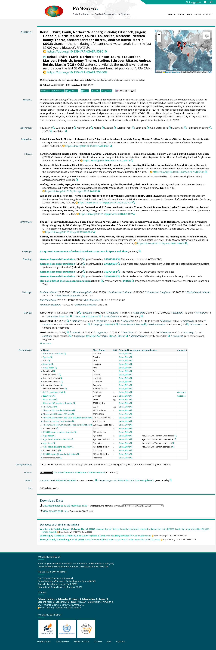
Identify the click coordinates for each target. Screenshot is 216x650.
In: (44, 57)
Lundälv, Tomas (133, 207)
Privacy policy (81, 641)
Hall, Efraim (111, 165)
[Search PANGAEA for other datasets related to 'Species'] (51, 357)
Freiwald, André (94, 207)
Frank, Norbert (74, 32)
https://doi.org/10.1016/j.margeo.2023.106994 (178, 171)
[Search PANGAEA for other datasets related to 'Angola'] (103, 128)
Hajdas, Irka (139, 153)
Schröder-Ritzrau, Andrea (99, 40)
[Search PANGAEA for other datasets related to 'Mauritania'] (185, 128)
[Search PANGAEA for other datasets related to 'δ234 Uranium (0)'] (60, 450)
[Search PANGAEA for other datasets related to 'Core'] (49, 360)
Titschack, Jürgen (131, 32)
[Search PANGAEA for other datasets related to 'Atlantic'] (115, 128)
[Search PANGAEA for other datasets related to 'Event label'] (54, 371)
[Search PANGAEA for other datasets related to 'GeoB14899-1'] (68, 332)
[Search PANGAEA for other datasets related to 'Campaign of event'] (61, 385)
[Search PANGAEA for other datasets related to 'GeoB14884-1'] (79, 312)
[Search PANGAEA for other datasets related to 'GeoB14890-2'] (68, 321)
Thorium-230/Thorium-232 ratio (57, 421)
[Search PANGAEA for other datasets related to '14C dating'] (53, 128)
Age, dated (48, 435)
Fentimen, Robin (49, 153)
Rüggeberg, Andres (90, 153)
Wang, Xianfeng (92, 225)
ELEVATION (48, 396)
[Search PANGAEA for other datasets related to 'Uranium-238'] (56, 399)
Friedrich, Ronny (71, 60)
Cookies (98, 641)
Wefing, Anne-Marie (51, 184)
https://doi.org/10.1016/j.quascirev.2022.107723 (105, 202)
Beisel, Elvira (50, 32)
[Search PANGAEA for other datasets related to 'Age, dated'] (54, 436)
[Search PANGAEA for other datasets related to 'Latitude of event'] (60, 375)
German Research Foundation (57, 259)
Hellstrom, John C (177, 221)
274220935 (110, 263)
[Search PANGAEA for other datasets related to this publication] (111, 146)
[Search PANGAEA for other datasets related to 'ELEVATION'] (54, 396)
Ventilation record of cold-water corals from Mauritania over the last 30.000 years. (100, 539)
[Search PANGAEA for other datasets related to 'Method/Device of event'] (66, 388)
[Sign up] (205, 2)
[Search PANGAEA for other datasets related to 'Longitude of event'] (61, 378)
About (197, 14)
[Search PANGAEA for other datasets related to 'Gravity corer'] (142, 316)
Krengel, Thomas (50, 176)
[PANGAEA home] (54, 8)
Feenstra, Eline (68, 153)
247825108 (110, 259)
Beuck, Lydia (169, 207)
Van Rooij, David (176, 153)
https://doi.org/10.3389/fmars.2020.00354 (106, 160)
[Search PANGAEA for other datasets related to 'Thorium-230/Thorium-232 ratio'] (73, 421)
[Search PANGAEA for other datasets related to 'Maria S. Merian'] (100, 316)
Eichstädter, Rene (93, 236)
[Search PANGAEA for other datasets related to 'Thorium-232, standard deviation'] (74, 410)
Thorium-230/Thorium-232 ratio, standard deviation (66, 424)
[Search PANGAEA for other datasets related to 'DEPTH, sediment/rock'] (64, 392)
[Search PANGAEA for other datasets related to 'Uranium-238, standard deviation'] (74, 403)
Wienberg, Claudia (101, 32)
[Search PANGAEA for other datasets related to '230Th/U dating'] (75, 128)
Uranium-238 (49, 399)
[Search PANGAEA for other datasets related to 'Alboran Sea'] (91, 128)
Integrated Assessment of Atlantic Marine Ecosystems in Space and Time (83, 251)
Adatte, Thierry (156, 153)
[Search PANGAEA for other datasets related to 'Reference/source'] (60, 458)
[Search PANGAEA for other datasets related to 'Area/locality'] (56, 368)
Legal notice (44, 641)
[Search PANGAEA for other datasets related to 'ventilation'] (66, 131)
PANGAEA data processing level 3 (136, 480)
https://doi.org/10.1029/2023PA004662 (87, 145)
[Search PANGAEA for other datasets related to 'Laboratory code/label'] (65, 354)
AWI (209, 72)
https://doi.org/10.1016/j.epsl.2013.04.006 (68, 231)
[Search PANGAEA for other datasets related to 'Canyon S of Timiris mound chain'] (89, 324)
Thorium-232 (49, 406)
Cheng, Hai (46, 221)
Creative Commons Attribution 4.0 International (79, 472)
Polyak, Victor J (111, 221)
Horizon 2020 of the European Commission (65, 280)
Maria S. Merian (89, 316)
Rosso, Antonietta (130, 165)
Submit (181, 14)
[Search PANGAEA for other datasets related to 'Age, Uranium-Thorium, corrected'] (173, 443)
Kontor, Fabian (114, 236)
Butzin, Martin (132, 40)
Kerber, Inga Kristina (52, 236)
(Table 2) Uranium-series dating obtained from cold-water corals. (95, 535)
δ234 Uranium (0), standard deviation (60, 454)
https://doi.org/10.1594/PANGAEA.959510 (77, 51)
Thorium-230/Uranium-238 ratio (57, 414)
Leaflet (167, 72)
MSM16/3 (64, 316)
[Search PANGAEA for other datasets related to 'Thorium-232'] (56, 407)
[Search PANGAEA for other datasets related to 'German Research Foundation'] (83, 259)
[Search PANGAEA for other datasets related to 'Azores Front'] (133, 128)
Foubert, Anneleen (198, 153)
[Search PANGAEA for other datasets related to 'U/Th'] (50, 131)
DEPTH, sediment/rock (53, 392)
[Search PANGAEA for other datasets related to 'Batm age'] (148, 128)
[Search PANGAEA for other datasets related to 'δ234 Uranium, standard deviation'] (75, 432)
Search (171, 14)
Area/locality (48, 367)
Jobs (109, 641)
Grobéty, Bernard (195, 165)
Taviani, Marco (152, 207)
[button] (181, 49)
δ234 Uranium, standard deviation (58, 432)
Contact (207, 14)
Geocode (181, 392)
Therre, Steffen (66, 40)
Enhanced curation (66, 480)
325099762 (110, 276)
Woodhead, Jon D (155, 221)
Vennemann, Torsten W (116, 153)
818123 (127, 280)
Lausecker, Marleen (113, 36)
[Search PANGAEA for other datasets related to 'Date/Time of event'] (62, 382)
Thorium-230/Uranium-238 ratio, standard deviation (66, 417)
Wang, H (108, 195)
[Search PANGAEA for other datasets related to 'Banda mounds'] (70, 336)
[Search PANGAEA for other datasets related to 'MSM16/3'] (71, 316)
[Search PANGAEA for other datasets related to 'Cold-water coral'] (170, 128)
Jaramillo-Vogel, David (170, 165)
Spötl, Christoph (72, 225)
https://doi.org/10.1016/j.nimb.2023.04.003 (161, 243)
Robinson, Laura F (82, 36)
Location (47, 364)
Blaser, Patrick (90, 184)
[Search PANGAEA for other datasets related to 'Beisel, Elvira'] (131, 354)
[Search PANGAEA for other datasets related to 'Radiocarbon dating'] (210, 128)
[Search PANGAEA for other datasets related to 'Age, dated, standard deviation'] (72, 439)
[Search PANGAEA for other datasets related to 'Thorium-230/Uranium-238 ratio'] (73, 414)
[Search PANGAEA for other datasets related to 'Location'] (52, 364)
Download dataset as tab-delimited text (65, 505)
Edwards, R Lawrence (66, 221)
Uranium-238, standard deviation (58, 403)
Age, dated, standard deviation (57, 439)
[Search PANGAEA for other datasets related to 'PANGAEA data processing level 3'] (171, 480)
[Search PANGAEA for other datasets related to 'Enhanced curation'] (96, 480)
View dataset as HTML (55, 510)
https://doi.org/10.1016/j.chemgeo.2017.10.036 (71, 191)
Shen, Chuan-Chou (90, 221)
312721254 (110, 271)
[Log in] (211, 2)
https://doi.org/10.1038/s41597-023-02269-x (60, 607)
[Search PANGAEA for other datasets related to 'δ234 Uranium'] (57, 428)
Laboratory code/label (53, 353)
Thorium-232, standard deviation (58, 410)
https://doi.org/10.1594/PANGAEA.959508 (77, 72)
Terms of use (62, 641)
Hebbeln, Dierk (55, 36)
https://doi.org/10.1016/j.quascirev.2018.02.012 (105, 213)
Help (189, 14)
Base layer (176, 72)
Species (46, 357)
